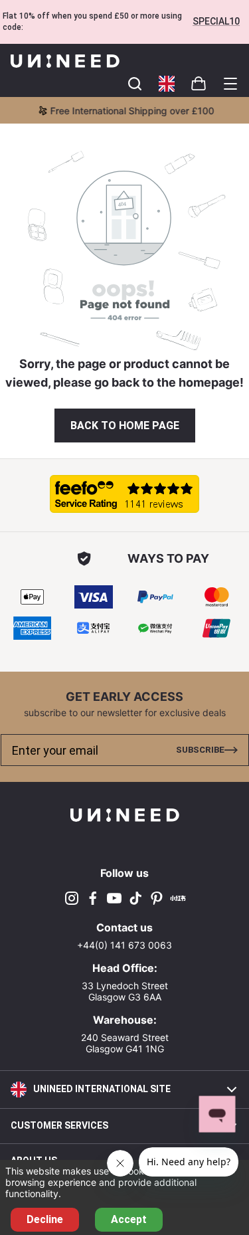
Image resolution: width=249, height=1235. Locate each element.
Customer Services (59, 1125)
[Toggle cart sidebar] (135, 84)
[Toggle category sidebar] (230, 84)
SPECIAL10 (216, 21)
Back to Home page (124, 425)
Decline (45, 1219)
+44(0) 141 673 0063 (124, 945)
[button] (167, 84)
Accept (129, 1219)
